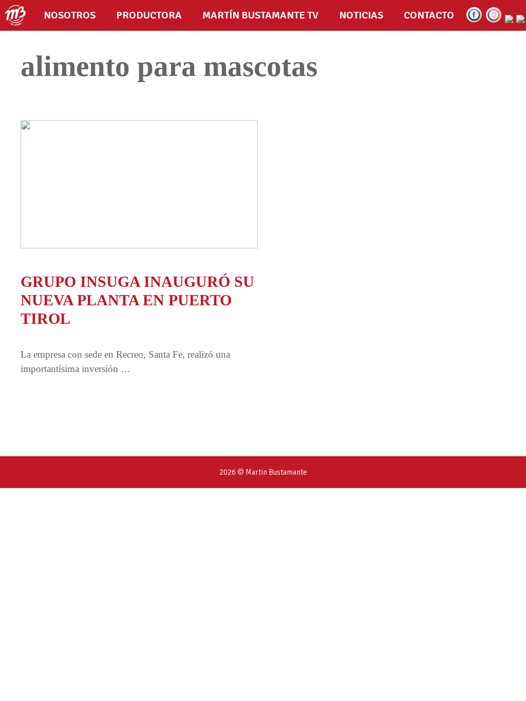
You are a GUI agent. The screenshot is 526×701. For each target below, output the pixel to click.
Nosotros (70, 15)
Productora (149, 15)
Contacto (429, 15)
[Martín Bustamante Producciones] (18, 15)
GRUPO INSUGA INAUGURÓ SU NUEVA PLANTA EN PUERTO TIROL (137, 300)
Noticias (361, 15)
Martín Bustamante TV (260, 15)
